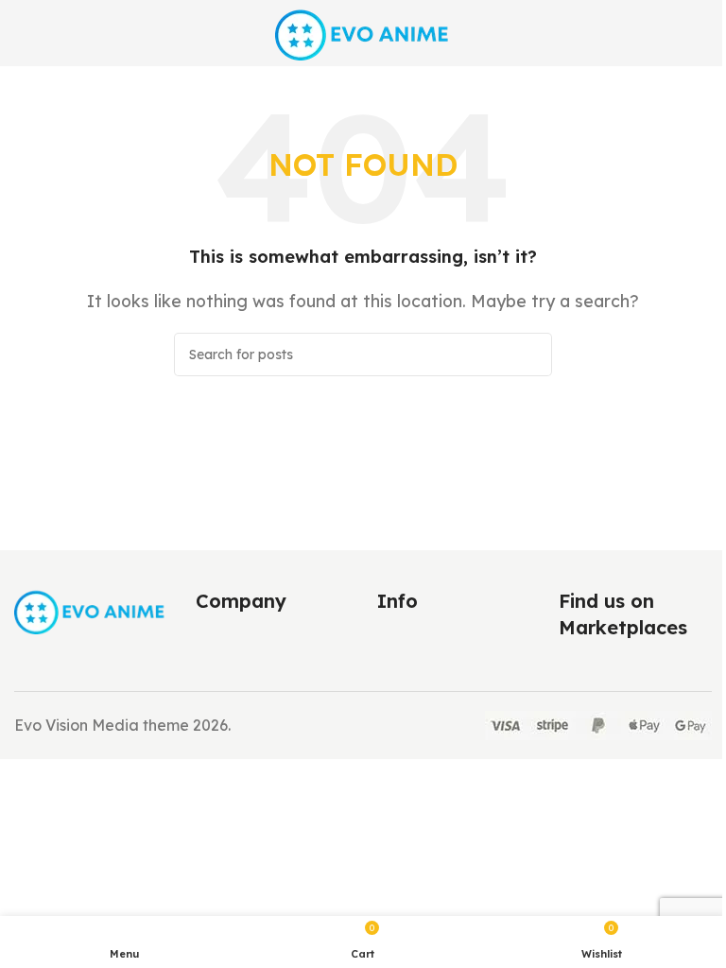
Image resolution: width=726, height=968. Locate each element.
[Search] (530, 354)
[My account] (704, 33)
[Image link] (90, 609)
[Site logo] (363, 31)
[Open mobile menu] (22, 33)
